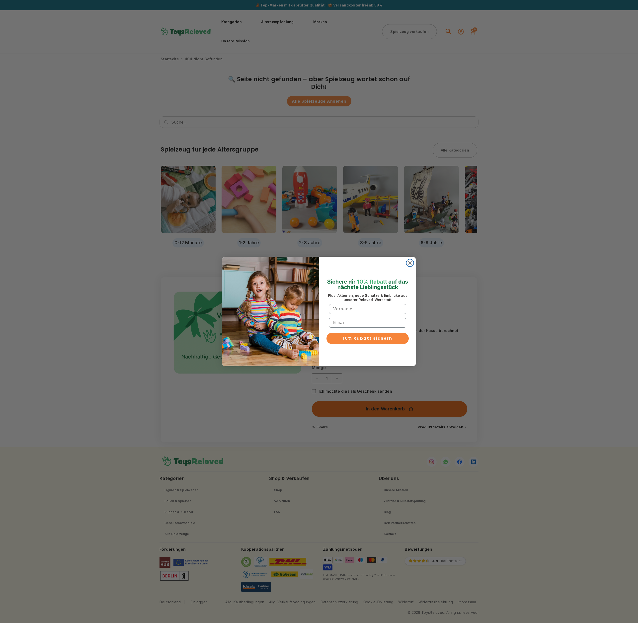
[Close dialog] (410, 263)
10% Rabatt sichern (367, 338)
